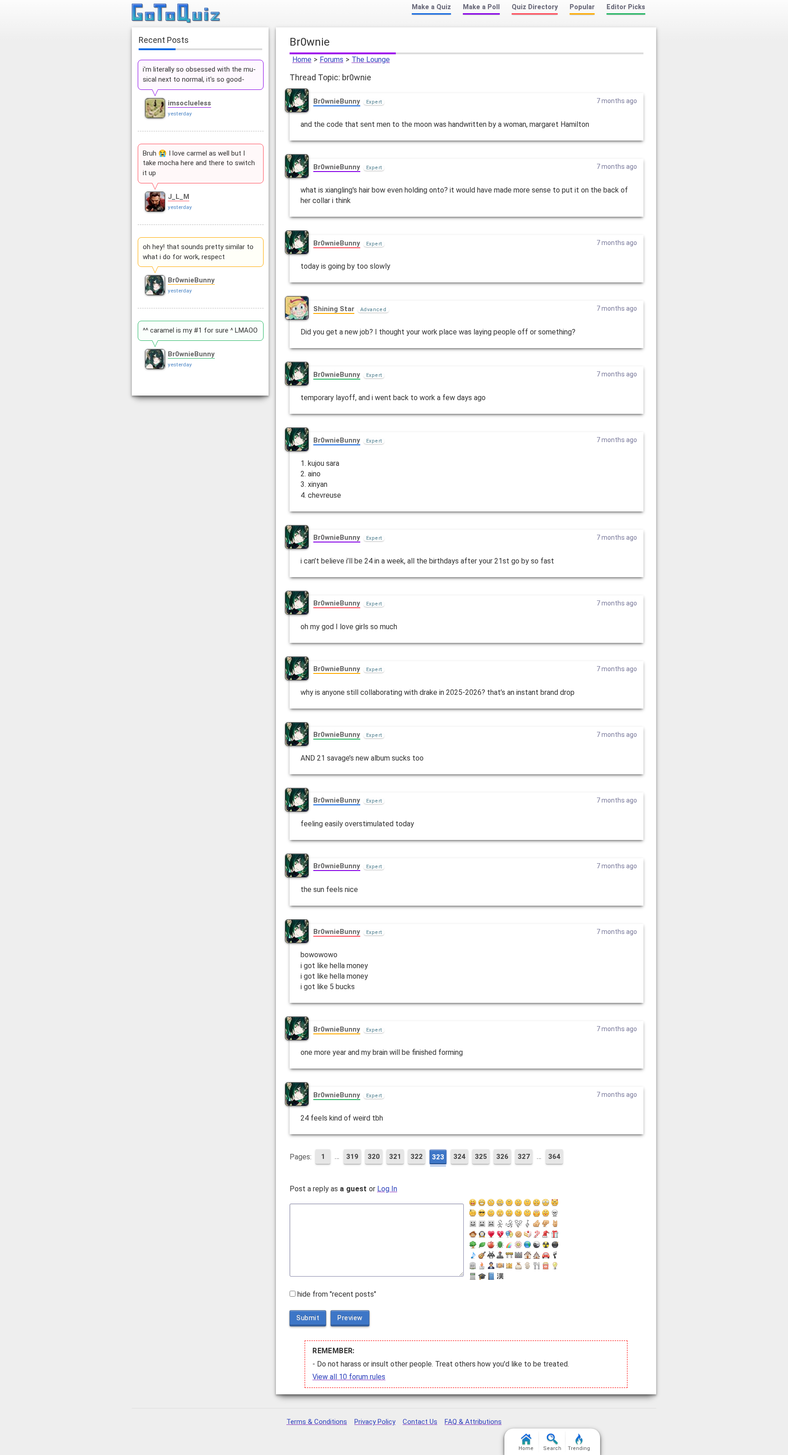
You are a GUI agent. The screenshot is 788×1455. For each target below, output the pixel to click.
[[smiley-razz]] (546, 1213)
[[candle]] (482, 1265)
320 (374, 1157)
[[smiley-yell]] (473, 1202)
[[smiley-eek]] (518, 1202)
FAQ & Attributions (473, 1422)
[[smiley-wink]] (518, 1213)
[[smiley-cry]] (500, 1213)
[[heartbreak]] (500, 1234)
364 (554, 1157)
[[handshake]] (500, 1265)
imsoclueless (189, 103)
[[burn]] (546, 1244)
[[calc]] (473, 1276)
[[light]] (555, 1265)
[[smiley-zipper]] (500, 1202)
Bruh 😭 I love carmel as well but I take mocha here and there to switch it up (199, 163)
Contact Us (420, 1422)
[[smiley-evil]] (555, 1202)
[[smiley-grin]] (482, 1202)
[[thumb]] (546, 1223)
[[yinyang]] (536, 1244)
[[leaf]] (482, 1244)
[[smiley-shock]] (546, 1202)
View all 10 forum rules (348, 1376)
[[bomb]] (555, 1244)
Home (301, 59)
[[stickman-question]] (527, 1223)
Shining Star (333, 309)
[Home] (176, 14)
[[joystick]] (500, 1255)
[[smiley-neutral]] (527, 1213)
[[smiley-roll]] (491, 1202)
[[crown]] (509, 1265)
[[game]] (491, 1255)
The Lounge (371, 59)
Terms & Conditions (316, 1422)
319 (352, 1157)
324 (459, 1157)
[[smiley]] (536, 1202)
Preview (350, 1318)
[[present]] (555, 1234)
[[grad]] (482, 1276)
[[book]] (491, 1276)
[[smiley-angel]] (536, 1213)
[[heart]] (491, 1234)
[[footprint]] (555, 1255)
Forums (331, 59)
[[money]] (527, 1265)
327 (524, 1157)
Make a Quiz (431, 7)
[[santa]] (546, 1234)
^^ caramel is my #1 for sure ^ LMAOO (200, 330)
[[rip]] (473, 1265)
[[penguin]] (482, 1234)
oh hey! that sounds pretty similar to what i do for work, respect (198, 252)
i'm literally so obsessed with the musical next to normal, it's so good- (199, 74)
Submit (307, 1318)
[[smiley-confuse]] (491, 1213)
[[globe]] (527, 1244)
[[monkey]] (473, 1234)
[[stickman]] (500, 1223)
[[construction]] (509, 1255)
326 (502, 1157)
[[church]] (536, 1255)
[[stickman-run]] (509, 1223)
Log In (387, 1188)
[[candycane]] (536, 1234)
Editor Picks (626, 7)
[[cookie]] (518, 1234)
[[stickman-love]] (518, 1223)
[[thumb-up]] (536, 1223)
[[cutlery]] (536, 1265)
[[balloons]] (509, 1234)
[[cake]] (527, 1234)
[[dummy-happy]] (473, 1223)
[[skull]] (555, 1213)
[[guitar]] (482, 1255)
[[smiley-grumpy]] (509, 1202)
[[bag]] (518, 1265)
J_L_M (178, 197)
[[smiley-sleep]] (473, 1213)
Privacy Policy (374, 1422)
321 (395, 1157)
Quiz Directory (535, 7)
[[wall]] (518, 1255)
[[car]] (546, 1255)
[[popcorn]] (546, 1265)
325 (481, 1157)
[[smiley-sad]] (527, 1202)
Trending (579, 1448)
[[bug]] (500, 1244)
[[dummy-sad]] (491, 1223)
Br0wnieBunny (336, 101)
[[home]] (527, 1255)
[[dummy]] (482, 1223)
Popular (582, 7)
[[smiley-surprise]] (509, 1213)
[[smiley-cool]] (482, 1213)
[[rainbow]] (509, 1244)
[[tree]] (473, 1244)
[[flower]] (518, 1244)
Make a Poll (481, 7)
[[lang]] (500, 1276)
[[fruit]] (491, 1244)
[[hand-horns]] (555, 1223)
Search (552, 1448)
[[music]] (473, 1255)
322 (416, 1157)
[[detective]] (491, 1265)
